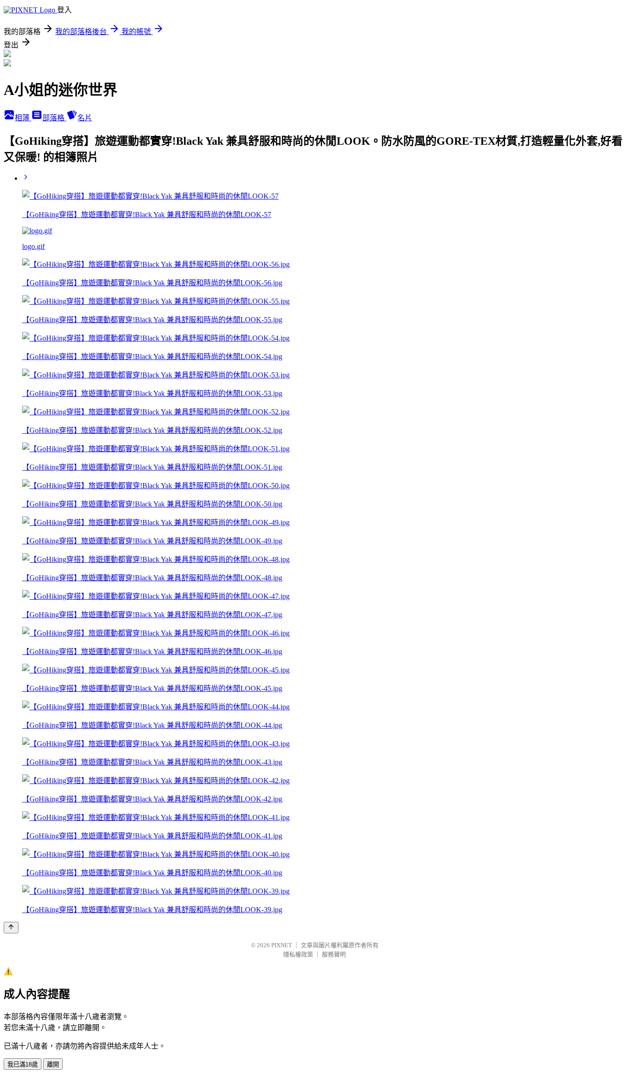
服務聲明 (334, 954)
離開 (53, 1064)
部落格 (54, 118)
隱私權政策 (298, 954)
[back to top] (11, 927)
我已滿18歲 (22, 1064)
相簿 (23, 118)
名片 (84, 118)
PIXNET (281, 945)
